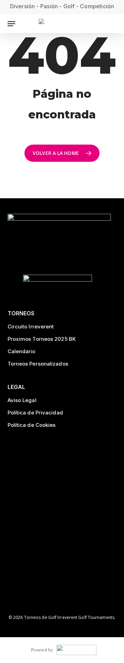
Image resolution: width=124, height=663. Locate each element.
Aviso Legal (22, 400)
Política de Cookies (32, 425)
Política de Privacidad (35, 412)
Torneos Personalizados (38, 363)
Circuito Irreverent (31, 326)
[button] (11, 23)
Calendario (21, 351)
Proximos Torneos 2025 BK (42, 339)
